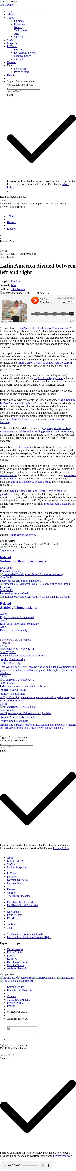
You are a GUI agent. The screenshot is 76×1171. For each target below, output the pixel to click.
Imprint (11, 1005)
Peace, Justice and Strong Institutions (20, 580)
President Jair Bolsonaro (57, 503)
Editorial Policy (15, 986)
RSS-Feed (13, 918)
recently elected (8, 475)
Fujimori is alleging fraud (48, 378)
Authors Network (17, 968)
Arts (16, 33)
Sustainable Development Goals (25, 934)
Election (15, 281)
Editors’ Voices (15, 860)
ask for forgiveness (20, 418)
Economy (19, 23)
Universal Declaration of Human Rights (29, 937)
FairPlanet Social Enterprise (22, 905)
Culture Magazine (17, 867)
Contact (11, 996)
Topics (10, 17)
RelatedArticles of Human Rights (18, 605)
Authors (11, 924)
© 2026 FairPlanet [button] (17, 1012)
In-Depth (12, 46)
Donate (11, 74)
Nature (18, 27)
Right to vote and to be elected (17, 617)
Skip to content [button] (8, 1)
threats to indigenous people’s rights (31, 481)
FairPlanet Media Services (21, 902)
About (10, 14)
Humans (19, 20)
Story (10, 39)
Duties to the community (13, 630)
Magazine (12, 43)
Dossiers (19, 49)
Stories (11, 863)
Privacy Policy (61, 848)
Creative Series (22, 55)
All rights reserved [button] (17, 1018)
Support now (7, 550)
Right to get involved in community (20, 623)
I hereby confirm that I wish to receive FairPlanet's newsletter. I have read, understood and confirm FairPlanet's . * (41, 184)
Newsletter (20, 68)
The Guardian (25, 446)
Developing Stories (25, 52)
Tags (9, 927)
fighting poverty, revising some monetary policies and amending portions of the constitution (36, 430)
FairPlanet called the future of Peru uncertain (43, 327)
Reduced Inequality (11, 571)
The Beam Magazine (18, 895)
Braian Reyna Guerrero (22, 534)
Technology (20, 30)
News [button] (10, 65)
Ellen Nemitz (18, 289)
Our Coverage (15, 949)
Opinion (11, 62)
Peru (13, 285)
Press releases (21, 71)
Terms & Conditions (18, 999)
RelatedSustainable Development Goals (23, 559)
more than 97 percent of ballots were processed (45, 362)
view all (18, 36)
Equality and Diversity (19, 989)
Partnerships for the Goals (14, 593)
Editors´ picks (14, 952)
